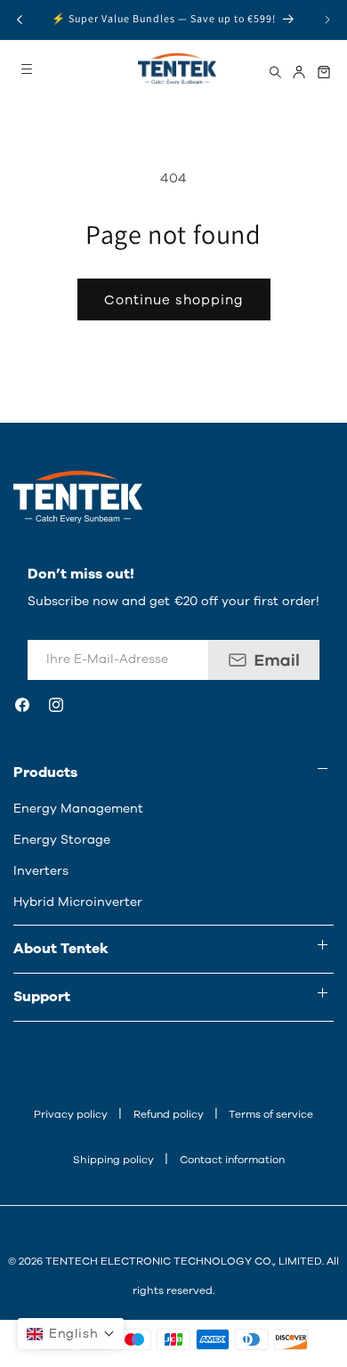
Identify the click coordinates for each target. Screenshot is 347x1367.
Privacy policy (71, 1114)
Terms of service (271, 1114)
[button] (71, 1333)
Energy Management (78, 808)
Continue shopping (174, 300)
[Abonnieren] (263, 660)
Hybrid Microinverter (77, 902)
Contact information (232, 1160)
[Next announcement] (327, 19)
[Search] (275, 72)
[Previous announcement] (19, 19)
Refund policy (168, 1114)
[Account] (299, 72)
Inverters (41, 870)
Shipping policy (113, 1160)
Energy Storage (61, 839)
